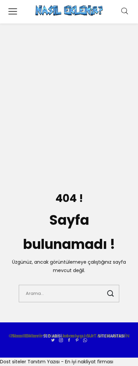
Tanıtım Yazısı (43, 361)
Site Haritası (111, 336)
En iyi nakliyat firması (89, 361)
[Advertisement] (69, 106)
